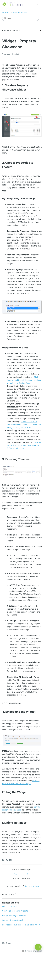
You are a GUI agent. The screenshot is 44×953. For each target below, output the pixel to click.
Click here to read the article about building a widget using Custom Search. (24, 380)
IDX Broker (6, 12)
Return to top (8, 894)
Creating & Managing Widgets (15, 911)
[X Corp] (7, 860)
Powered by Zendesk (33, 951)
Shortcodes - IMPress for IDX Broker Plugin (21, 925)
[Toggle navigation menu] (37, 4)
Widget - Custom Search (12, 920)
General (16, 12)
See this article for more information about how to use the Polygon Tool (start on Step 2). (24, 424)
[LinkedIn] (10, 860)
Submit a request (32, 886)
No (28, 874)
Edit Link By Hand (9, 906)
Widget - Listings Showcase (14, 915)
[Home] (13, 4)
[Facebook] (3, 860)
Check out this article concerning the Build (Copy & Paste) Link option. (24, 445)
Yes (15, 874)
